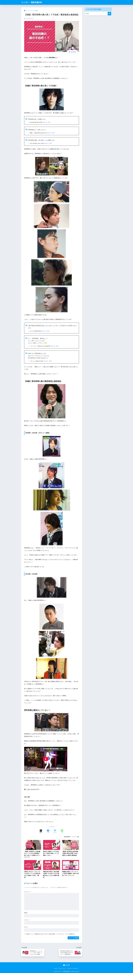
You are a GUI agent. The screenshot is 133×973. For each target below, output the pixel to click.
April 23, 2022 (46, 122)
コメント (27, 891)
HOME (67, 965)
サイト (26, 927)
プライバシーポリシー (73, 968)
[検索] (109, 13)
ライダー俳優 (75, 836)
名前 (26, 912)
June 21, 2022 (48, 361)
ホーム (56, 968)
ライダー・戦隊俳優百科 (31, 2)
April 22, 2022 (51, 133)
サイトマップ (62, 968)
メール (27, 920)
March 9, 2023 (45, 331)
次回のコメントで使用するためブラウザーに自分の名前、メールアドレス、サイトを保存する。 (51, 934)
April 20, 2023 (54, 346)
